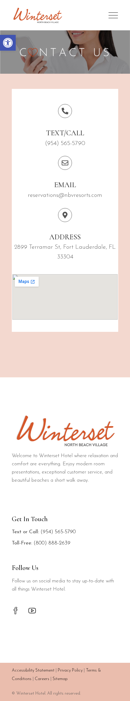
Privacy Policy (70, 670)
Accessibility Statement (33, 670)
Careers (42, 679)
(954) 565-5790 (58, 531)
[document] (65, 532)
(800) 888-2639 (52, 543)
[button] (8, 43)
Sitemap (60, 679)
